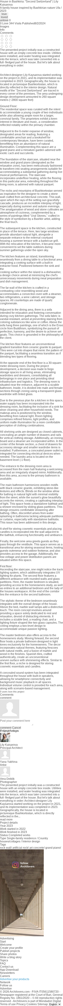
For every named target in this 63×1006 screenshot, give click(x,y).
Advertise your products (14, 979)
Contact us (6, 966)
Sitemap (42, 1004)
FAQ (3, 963)
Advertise (6, 988)
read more (6, 819)
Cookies (31, 1004)
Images (4, 26)
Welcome (6, 944)
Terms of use (8, 1004)
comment (5, 727)
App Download (9, 969)
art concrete (36, 847)
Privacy (21, 1004)
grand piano (52, 847)
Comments (6, 32)
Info (2, 29)
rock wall (5, 847)
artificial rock (20, 847)
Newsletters (7, 972)
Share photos (8, 954)
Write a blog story (11, 957)
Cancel (16, 727)
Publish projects (10, 950)
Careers (5, 976)
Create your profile (11, 947)
